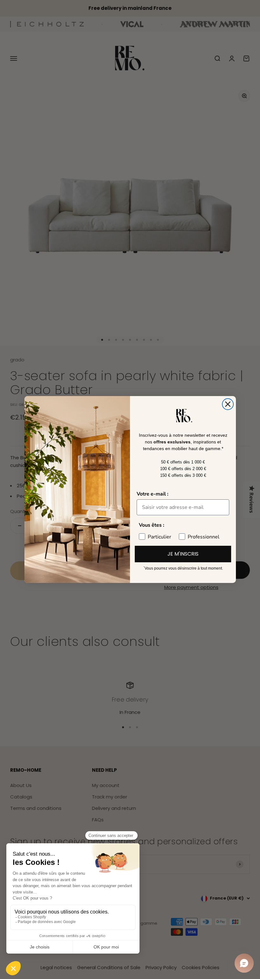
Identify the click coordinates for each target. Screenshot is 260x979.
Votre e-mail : (152, 493)
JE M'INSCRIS (182, 554)
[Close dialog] (227, 404)
